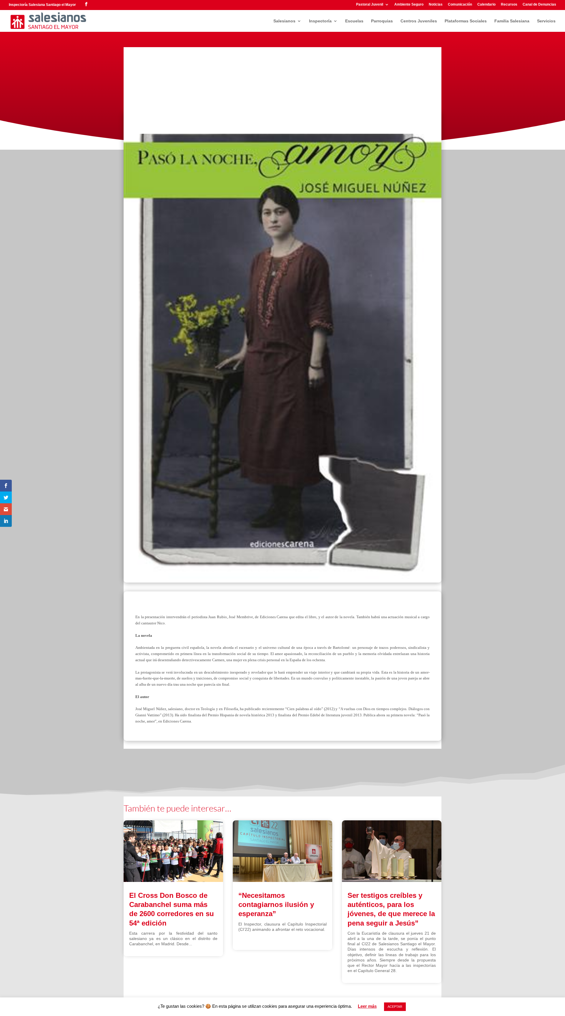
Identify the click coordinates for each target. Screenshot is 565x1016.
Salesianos (284, 21)
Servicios (546, 21)
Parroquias (382, 21)
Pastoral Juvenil (369, 4)
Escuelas (354, 21)
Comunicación (460, 4)
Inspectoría (320, 21)
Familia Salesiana (511, 21)
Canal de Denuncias (539, 4)
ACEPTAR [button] (395, 1006)
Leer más (367, 1006)
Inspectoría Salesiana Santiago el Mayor (42, 5)
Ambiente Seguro (408, 4)
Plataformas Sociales (466, 21)
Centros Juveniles (419, 21)
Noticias (436, 4)
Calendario (486, 4)
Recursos (509, 4)
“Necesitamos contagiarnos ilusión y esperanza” (276, 904)
